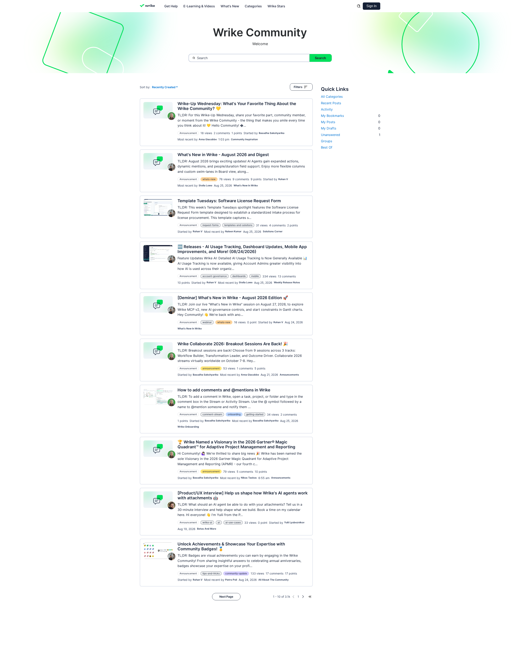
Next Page (226, 596)
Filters (298, 87)
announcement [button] (211, 368)
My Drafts (350, 128)
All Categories (332, 96)
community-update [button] (236, 573)
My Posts (350, 122)
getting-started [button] (254, 414)
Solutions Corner (273, 231)
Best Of (326, 147)
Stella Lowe (205, 185)
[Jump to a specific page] (309, 596)
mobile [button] (255, 276)
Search (320, 58)
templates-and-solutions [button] (238, 225)
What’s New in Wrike (246, 185)
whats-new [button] (209, 179)
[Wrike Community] (148, 6)
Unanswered (350, 135)
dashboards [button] (239, 276)
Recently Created (164, 87)
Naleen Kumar (233, 231)
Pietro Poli (231, 579)
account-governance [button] (215, 276)
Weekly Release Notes (287, 282)
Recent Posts (331, 103)
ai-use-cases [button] (233, 522)
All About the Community (273, 579)
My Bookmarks (350, 116)
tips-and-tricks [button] (211, 573)
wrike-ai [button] (207, 522)
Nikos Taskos (249, 477)
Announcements (289, 374)
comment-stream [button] (212, 414)
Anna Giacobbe (208, 139)
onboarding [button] (234, 414)
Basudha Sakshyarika (271, 133)
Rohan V (283, 179)
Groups (326, 141)
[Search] (358, 6)
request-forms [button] (211, 225)
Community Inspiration (244, 139)
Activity (327, 109)
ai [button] (219, 522)
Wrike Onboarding (188, 426)
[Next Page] (303, 596)
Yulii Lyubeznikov (294, 522)
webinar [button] (207, 322)
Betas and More (206, 528)
